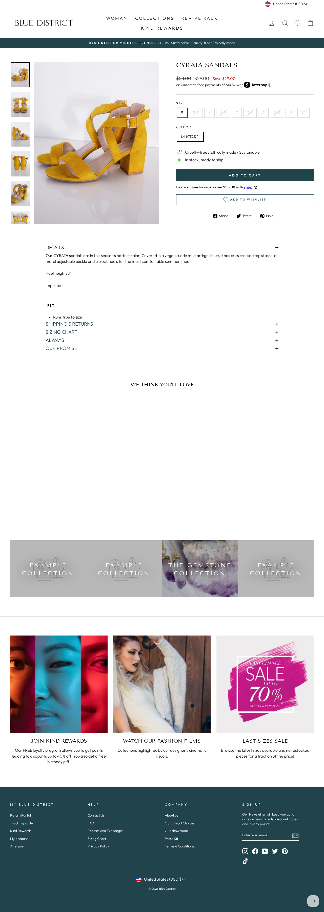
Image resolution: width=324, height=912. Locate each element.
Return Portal (20, 815)
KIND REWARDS (162, 28)
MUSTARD (190, 136)
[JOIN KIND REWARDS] (59, 684)
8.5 (277, 112)
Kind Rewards (20, 830)
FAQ (91, 823)
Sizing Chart (97, 838)
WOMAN (117, 18)
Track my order (22, 823)
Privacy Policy (98, 846)
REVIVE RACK (199, 18)
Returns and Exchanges (105, 830)
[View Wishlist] (297, 23)
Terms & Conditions (179, 846)
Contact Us (96, 815)
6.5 (223, 112)
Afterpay (17, 846)
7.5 (250, 112)
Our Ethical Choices (180, 823)
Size (181, 103)
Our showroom (176, 830)
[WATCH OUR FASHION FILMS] (162, 684)
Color (184, 127)
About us (171, 815)
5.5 (196, 112)
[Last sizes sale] (265, 684)
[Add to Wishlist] (77, 406)
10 (303, 112)
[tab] (162, 247)
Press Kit (171, 838)
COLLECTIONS (154, 18)
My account (19, 838)
